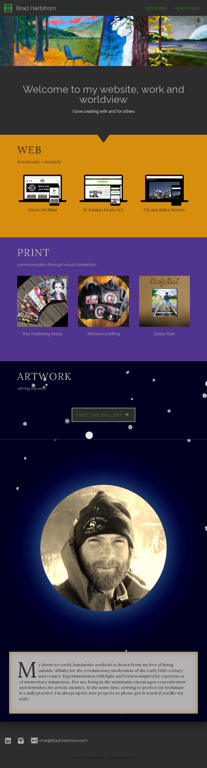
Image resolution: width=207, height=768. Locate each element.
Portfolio (187, 8)
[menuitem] (156, 9)
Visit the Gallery (100, 415)
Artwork (156, 8)
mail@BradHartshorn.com (63, 740)
